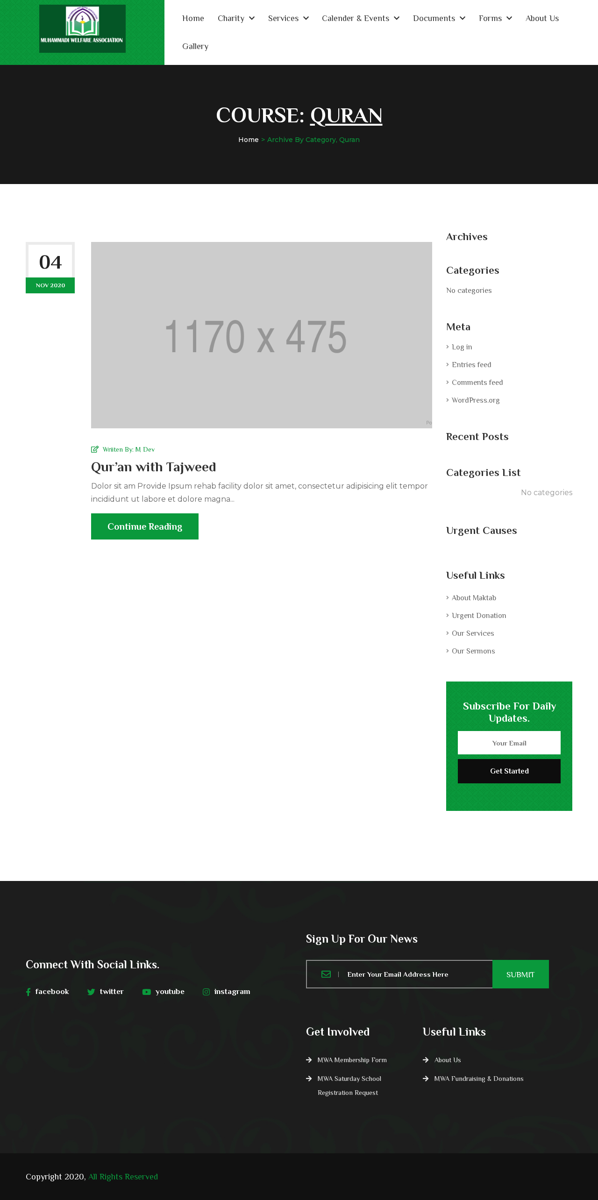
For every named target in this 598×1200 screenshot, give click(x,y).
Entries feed (471, 365)
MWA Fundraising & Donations (479, 1078)
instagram (232, 991)
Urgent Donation (479, 615)
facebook (52, 991)
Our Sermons (473, 651)
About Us (542, 18)
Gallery (195, 46)
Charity (231, 18)
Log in (462, 347)
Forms (490, 18)
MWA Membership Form (352, 1060)
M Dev (145, 449)
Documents (434, 18)
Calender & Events (355, 18)
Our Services (473, 633)
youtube (170, 991)
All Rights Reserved (123, 1176)
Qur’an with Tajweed (153, 467)
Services (283, 18)
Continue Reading (144, 526)
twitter (112, 991)
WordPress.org (476, 400)
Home (193, 18)
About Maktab (474, 598)
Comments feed (477, 382)
